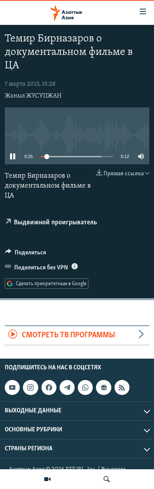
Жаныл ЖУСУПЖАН (33, 96)
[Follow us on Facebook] (48, 387)
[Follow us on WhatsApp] (85, 387)
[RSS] (122, 387)
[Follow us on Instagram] (30, 387)
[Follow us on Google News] (103, 387)
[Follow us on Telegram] (67, 387)
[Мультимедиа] (47, 479)
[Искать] (106, 479)
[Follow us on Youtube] (12, 387)
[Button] (25, 254)
